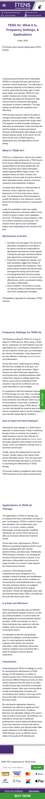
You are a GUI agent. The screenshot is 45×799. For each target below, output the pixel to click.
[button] (4, 5)
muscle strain (36, 439)
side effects (32, 621)
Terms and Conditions (13, 791)
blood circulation (30, 277)
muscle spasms (33, 356)
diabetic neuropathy (10, 527)
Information (34, 791)
